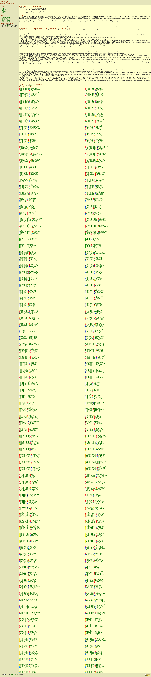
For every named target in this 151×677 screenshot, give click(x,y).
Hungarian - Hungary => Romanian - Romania (29, 357)
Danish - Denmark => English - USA (93, 163)
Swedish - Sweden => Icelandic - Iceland (94, 645)
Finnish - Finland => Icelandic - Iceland (94, 278)
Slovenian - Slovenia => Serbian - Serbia (28, 615)
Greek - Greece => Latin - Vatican (27, 335)
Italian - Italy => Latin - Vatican (92, 389)
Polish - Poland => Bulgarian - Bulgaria (28, 490)
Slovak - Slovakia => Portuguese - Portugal (29, 595)
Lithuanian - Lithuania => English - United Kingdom (96, 438)
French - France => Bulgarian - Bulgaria (94, 289)
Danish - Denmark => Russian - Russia (28, 175)
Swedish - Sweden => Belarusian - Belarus (29, 637)
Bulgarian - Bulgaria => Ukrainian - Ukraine (95, 123)
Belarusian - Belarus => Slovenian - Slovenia (95, 103)
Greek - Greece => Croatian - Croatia (27, 326)
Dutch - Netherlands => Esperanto (27, 184)
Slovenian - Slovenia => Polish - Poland (28, 613)
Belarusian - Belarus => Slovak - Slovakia (28, 103)
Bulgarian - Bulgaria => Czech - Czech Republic (96, 107)
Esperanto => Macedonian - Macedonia (28, 245)
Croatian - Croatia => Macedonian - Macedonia (95, 135)
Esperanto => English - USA (92, 237)
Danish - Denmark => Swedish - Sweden (94, 178)
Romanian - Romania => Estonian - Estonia (29, 532)
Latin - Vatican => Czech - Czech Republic (94, 399)
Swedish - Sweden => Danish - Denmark (28, 639)
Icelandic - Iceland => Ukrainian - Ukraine (28, 379)
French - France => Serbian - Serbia (93, 303)
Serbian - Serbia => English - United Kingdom (29, 567)
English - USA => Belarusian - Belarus (28, 198)
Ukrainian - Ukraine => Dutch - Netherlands (29, 658)
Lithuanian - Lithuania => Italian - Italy (28, 444)
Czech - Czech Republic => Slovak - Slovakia (95, 158)
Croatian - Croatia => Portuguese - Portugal (29, 138)
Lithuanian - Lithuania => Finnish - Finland (29, 441)
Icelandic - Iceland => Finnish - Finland (28, 368)
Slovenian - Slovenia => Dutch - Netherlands (95, 602)
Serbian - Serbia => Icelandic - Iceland (28, 572)
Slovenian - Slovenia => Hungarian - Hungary (29, 608)
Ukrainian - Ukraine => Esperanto (93, 659)
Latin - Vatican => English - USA (27, 402)
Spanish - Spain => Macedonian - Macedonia (95, 630)
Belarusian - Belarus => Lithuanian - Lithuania (29, 99)
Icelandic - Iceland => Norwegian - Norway (29, 373)
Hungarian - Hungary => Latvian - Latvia (28, 353)
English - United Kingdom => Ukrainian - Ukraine (30, 233)
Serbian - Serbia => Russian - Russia (27, 578)
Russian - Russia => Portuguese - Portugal (94, 558)
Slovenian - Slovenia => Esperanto (27, 605)
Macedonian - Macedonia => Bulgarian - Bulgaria (30, 454)
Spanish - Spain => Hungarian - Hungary (94, 626)
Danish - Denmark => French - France (28, 167)
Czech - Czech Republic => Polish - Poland (29, 155)
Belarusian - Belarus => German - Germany (95, 94)
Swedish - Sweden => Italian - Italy (27, 646)
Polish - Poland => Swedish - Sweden (28, 507)
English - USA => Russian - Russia (27, 212)
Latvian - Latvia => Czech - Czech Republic (29, 418)
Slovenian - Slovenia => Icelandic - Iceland (94, 608)
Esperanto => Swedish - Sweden (27, 251)
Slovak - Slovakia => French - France (28, 588)
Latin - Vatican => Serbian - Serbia (93, 412)
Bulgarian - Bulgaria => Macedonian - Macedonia (30, 117)
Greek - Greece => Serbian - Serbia (93, 339)
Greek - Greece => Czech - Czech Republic (95, 326)
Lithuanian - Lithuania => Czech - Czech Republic (96, 436)
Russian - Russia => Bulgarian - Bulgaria (94, 545)
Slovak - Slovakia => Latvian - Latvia (93, 592)
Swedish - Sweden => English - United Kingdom (96, 640)
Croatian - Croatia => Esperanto (92, 128)
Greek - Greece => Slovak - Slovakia (27, 340)
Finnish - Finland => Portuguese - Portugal (94, 283)
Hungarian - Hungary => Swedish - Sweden (29, 361)
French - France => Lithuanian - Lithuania (28, 299)
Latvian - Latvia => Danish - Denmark (94, 418)
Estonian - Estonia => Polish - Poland (93, 264)
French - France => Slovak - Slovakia (28, 304)
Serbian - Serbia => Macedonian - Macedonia (95, 574)
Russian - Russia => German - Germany (28, 552)
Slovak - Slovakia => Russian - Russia (28, 596)
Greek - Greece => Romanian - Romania (94, 338)
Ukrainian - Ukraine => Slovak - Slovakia (28, 671)
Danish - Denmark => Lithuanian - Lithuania (29, 172)
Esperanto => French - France (92, 239)
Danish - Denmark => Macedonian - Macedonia (95, 172)
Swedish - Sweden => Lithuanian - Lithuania (95, 647)
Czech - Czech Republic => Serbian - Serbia (29, 158)
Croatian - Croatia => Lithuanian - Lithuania (29, 135)
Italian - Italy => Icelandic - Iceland (27, 389)
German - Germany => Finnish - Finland (94, 312)
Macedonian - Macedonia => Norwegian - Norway (96, 464)
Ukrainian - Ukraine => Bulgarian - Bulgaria (29, 655)
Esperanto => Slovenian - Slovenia (27, 250)
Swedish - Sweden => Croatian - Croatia (28, 638)
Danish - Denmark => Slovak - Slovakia (28, 176)
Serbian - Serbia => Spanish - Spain (27, 580)
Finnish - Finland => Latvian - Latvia (27, 280)
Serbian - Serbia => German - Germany (94, 569)
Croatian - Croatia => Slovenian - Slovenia (94, 140)
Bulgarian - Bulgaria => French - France (94, 112)
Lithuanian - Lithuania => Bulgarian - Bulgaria (95, 435)
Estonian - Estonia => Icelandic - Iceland (28, 260)
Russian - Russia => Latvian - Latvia (27, 555)
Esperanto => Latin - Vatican (92, 243)
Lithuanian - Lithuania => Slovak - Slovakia (29, 450)
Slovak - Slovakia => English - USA (93, 585)
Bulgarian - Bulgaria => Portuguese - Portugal (95, 119)
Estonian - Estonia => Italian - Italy (93, 260)
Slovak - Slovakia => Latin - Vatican (27, 592)
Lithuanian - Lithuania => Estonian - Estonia (95, 440)
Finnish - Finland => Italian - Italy (27, 279)
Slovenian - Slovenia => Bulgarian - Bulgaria (95, 600)
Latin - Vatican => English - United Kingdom (95, 402)
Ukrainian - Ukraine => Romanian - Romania (95, 668)
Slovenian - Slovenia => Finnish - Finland (28, 606)
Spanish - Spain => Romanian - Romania (94, 632)
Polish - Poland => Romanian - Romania (28, 503)
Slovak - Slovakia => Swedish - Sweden (28, 599)
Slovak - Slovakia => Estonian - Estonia (28, 587)
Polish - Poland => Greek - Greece (27, 497)
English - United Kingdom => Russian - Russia (29, 230)
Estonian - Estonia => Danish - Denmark (28, 254)
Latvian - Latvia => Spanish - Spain (93, 432)
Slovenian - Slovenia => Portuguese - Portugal (95, 613)
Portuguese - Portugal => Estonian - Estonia (95, 513)
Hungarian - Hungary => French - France (28, 350)
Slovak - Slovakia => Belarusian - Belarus (94, 581)
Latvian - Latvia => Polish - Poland (27, 429)
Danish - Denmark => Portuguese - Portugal (29, 174)
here (31, 85)
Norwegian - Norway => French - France (94, 477)
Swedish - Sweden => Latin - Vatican (93, 646)
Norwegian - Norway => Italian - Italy (28, 481)
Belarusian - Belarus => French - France (28, 94)
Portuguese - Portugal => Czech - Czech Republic (96, 509)
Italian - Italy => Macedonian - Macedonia (28, 391)
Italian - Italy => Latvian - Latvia (27, 390)
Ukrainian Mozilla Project (6, 21)
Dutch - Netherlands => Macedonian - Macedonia (30, 191)
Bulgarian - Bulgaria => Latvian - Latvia (28, 116)
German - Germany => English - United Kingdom (30, 311)
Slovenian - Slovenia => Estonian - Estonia (94, 605)
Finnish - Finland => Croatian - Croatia (94, 271)
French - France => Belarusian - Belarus (28, 289)
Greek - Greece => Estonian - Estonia (93, 330)
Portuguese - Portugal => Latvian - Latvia (28, 519)
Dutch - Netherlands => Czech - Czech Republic (30, 181)
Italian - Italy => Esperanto (91, 384)
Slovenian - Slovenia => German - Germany (29, 607)
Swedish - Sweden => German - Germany (28, 644)
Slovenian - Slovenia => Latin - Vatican (94, 609)
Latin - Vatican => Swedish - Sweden (93, 415)
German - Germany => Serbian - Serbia (28, 322)
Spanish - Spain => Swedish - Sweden (28, 635)
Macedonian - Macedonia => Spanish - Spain (95, 469)
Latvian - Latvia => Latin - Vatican (27, 427)
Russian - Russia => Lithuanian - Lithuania (94, 555)
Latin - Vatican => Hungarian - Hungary (28, 407)
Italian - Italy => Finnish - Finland (93, 385)
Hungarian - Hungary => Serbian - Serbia (28, 358)
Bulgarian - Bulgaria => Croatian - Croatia (28, 107)
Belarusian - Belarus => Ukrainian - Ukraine (29, 106)
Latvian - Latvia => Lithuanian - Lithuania (94, 427)
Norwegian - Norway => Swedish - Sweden (95, 488)
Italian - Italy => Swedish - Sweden (27, 397)
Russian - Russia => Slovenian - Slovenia (94, 560)
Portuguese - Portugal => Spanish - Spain (28, 525)
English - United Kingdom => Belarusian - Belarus (96, 215)
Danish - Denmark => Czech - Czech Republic (95, 162)
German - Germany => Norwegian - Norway (95, 318)
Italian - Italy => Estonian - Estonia (27, 385)
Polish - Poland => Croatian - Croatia (93, 490)
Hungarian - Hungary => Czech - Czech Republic (30, 345)
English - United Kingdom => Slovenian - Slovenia (96, 231)
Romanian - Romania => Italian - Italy (94, 535)
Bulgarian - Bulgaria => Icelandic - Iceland (94, 114)
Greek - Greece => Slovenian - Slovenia (94, 340)
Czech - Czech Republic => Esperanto (28, 147)
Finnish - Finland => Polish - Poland (27, 283)
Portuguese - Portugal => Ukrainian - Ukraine (29, 526)
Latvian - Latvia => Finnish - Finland (93, 422)
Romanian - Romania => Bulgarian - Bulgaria (29, 527)
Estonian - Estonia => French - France (28, 258)
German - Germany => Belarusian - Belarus (95, 306)
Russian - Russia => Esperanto (26, 549)
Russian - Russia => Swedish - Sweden (94, 561)
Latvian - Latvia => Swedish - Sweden (28, 434)
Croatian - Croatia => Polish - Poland (93, 136)
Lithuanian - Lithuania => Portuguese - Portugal (29, 448)
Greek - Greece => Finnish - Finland (27, 331)
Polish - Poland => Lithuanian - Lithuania (28, 501)
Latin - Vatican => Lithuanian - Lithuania (28, 409)
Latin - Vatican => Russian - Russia (27, 412)
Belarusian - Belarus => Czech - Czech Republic (30, 89)
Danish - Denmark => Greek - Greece (28, 168)
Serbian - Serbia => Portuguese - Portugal (28, 576)
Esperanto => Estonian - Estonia (92, 238)
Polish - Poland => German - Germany (94, 496)
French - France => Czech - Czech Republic (95, 290)
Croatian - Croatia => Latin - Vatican (27, 134)
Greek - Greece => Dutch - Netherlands (94, 327)
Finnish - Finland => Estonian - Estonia (28, 276)
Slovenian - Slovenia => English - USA (28, 604)
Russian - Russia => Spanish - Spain (27, 561)
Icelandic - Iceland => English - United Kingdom (96, 365)
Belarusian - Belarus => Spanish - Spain (28, 104)
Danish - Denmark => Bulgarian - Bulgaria (94, 161)
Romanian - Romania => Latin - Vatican (28, 536)
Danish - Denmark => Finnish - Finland (94, 166)
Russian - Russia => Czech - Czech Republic (95, 546)
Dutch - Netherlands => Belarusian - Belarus (95, 179)
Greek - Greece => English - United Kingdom (95, 329)
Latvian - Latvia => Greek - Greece (27, 424)
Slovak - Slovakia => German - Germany (94, 588)
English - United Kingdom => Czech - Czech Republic (31, 218)
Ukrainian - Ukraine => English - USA (94, 658)
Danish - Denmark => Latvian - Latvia (94, 171)
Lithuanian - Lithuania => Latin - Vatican (94, 444)
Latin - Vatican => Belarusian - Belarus (28, 398)
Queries (3, 12)
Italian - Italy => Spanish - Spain (92, 396)
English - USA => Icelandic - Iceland (27, 206)
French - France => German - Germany (94, 294)
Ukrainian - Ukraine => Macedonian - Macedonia (96, 666)
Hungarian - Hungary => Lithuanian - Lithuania (95, 353)
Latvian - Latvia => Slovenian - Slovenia (28, 432)
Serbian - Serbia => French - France (27, 569)
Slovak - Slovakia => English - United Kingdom (30, 586)
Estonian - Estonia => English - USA (27, 256)
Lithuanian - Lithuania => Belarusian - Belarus (29, 435)
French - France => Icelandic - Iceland (28, 297)
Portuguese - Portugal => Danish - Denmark (29, 510)
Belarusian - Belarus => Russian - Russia (28, 102)
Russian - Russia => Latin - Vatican (93, 554)
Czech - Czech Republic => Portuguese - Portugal (96, 155)
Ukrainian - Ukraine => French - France (28, 661)
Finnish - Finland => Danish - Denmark (94, 272)
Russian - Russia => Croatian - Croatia (28, 546)
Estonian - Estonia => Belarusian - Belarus (28, 252)
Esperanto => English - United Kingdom (28, 238)
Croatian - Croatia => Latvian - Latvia (94, 134)
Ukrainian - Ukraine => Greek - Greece (28, 663)
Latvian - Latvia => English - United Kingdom (29, 421)
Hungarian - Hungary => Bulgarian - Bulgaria (29, 344)
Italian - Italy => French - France (27, 386)
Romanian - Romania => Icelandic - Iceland (29, 535)
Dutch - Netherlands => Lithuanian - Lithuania (95, 189)
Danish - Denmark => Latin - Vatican (27, 171)
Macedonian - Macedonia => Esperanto (94, 457)
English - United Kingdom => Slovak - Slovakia (30, 231)
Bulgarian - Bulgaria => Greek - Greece (94, 113)
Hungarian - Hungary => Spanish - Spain (94, 359)
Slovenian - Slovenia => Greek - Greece (94, 607)
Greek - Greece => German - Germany (28, 332)
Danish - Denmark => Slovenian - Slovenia (95, 176)
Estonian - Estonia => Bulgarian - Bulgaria (94, 252)
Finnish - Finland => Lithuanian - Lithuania (95, 280)
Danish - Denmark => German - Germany (94, 167)
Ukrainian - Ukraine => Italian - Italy (93, 664)
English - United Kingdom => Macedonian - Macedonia (97, 226)
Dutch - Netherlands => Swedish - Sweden (29, 197)
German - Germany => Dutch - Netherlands (29, 310)
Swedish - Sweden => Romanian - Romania (29, 651)
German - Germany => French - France (28, 313)
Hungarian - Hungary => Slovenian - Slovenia (29, 359)
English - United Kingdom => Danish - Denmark (96, 218)
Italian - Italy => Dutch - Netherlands (27, 383)
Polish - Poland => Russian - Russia (93, 503)
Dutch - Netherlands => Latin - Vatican (94, 188)
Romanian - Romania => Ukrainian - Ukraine (95, 543)
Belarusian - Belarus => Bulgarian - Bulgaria (29, 88)
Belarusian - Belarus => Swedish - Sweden (94, 104)
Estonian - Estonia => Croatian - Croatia (28, 253)
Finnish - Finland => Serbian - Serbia (27, 285)
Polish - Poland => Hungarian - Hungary (94, 497)
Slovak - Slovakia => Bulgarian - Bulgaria (28, 582)
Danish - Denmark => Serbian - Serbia (94, 175)
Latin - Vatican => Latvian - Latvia (93, 408)
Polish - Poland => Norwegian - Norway (28, 502)
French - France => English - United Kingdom (95, 292)
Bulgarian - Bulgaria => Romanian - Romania (29, 120)
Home (3, 8)
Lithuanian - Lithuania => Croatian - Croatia (29, 436)
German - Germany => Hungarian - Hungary (29, 314)
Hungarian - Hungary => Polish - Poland (28, 356)
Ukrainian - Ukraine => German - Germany (95, 661)
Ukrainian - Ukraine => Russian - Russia (28, 670)
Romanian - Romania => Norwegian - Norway (29, 539)
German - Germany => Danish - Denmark (94, 309)
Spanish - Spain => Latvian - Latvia (93, 628)
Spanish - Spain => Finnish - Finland (93, 624)
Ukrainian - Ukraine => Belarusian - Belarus (95, 654)
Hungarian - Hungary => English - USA (94, 346)
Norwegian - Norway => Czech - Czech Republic (96, 473)
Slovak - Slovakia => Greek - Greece (27, 589)
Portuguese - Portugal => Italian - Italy (28, 517)
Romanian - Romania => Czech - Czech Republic (30, 528)
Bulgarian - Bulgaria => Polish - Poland (28, 119)
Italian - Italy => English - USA (92, 383)
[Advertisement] (6, 46)
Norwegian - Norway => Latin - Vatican (94, 481)
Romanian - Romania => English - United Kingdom (30, 530)
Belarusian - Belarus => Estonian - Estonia (28, 93)
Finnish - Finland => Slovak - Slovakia (94, 285)
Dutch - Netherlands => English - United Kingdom (96, 182)
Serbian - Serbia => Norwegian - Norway (28, 575)
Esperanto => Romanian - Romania (27, 247)
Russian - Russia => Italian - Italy (27, 554)
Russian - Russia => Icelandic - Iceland (94, 553)
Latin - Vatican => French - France (93, 404)
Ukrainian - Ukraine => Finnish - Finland (94, 660)
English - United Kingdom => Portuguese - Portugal (30, 228)
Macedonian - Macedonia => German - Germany (96, 460)
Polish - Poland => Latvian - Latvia (93, 500)
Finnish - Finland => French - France (93, 276)
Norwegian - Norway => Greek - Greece (94, 478)
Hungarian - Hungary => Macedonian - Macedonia (30, 355)
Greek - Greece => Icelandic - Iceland (28, 333)
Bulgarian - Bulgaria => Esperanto (27, 110)
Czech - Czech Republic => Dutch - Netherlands (96, 145)
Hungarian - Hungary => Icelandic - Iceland (95, 351)
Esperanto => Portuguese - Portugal (93, 246)
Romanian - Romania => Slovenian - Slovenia (29, 542)
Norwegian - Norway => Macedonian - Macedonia (30, 483)
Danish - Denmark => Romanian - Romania (95, 174)
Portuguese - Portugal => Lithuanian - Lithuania (95, 519)
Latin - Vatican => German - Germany (28, 405)
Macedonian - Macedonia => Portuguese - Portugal (96, 466)
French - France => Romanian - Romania (94, 302)
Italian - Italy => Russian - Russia (93, 394)
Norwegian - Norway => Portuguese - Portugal (29, 484)
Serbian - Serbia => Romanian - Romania (94, 576)
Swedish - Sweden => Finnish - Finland (28, 642)
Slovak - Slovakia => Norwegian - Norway (29, 594)
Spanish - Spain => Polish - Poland (93, 631)
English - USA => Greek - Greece (27, 205)
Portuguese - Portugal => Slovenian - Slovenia (95, 523)
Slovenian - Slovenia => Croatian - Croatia (28, 601)
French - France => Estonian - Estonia (94, 293)
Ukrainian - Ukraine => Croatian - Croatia (94, 655)
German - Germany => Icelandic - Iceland (94, 314)
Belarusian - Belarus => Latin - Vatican (28, 97)
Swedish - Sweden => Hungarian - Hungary (29, 645)
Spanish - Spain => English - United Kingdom (29, 622)
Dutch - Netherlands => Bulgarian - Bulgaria (29, 180)
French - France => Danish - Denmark (28, 291)
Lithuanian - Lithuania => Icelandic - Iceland (95, 443)
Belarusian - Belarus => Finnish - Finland (94, 93)
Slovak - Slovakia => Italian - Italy (93, 591)
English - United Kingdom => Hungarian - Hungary (96, 222)
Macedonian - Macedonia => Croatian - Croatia (95, 454)
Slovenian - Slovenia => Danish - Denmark (29, 602)
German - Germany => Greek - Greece (94, 313)
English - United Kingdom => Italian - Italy (95, 224)
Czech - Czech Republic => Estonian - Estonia (95, 147)
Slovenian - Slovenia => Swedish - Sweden (95, 617)
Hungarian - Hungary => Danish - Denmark (95, 345)
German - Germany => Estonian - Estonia (28, 312)
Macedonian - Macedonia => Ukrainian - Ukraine (96, 470)
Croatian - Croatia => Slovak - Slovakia (28, 140)
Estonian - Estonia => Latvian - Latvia (94, 261)
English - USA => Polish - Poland (93, 209)
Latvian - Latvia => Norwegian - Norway (94, 428)
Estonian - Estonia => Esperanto (27, 257)
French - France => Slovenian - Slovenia (94, 304)
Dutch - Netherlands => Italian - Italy (27, 188)
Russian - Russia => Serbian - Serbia (93, 559)
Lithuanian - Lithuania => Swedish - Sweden (95, 451)
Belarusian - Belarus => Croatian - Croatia (94, 88)
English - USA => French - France (27, 204)
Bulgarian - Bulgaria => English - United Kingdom (96, 109)
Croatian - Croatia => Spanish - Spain (28, 141)
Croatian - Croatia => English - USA (93, 127)
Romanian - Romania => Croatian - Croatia (95, 527)
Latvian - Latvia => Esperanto (92, 421)
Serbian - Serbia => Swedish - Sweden (94, 580)
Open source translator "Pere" (7, 17)
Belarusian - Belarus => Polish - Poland (94, 100)
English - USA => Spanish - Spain (27, 214)
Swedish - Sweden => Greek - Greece (94, 644)
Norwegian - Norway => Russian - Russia (28, 486)
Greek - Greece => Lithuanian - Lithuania (28, 336)
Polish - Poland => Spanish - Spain (93, 506)
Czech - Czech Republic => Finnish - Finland (29, 148)
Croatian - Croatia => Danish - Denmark (94, 126)
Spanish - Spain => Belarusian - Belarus (94, 618)
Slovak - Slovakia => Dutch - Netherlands (28, 585)
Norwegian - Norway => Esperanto (27, 476)
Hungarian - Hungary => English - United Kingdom (30, 348)
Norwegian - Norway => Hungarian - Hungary (29, 480)
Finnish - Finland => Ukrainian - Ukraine (94, 287)
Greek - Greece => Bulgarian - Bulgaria (94, 325)
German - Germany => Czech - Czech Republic (29, 309)
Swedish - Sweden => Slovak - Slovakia (94, 652)
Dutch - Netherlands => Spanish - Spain (94, 195)
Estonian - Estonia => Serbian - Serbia (94, 266)
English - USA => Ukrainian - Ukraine (28, 215)
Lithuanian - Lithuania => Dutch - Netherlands (95, 437)
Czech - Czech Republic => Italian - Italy (28, 152)
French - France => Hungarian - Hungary (94, 296)
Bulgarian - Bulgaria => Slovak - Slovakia (94, 121)
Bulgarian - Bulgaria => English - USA (28, 109)
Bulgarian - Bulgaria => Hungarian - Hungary (29, 114)
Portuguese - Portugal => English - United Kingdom (96, 512)
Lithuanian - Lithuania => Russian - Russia (29, 449)
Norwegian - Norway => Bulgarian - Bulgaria (95, 471)
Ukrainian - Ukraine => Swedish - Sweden (94, 672)
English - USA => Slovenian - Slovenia (94, 213)
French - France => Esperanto (26, 293)
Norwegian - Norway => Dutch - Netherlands (95, 474)
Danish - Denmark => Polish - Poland (93, 173)
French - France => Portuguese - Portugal (28, 302)
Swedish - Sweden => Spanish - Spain (94, 653)
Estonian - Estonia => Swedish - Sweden (94, 268)
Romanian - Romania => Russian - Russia (94, 540)
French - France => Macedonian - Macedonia (95, 299)
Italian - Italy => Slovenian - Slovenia (27, 396)
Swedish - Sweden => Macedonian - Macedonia (29, 648)
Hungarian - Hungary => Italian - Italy (28, 352)
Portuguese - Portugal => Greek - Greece (94, 515)
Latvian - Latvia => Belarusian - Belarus (94, 416)
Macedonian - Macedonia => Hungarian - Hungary (96, 461)
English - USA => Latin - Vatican (27, 207)
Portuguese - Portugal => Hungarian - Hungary (29, 516)
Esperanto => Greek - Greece (92, 240)
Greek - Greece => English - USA (27, 329)
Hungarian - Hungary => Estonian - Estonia (29, 349)
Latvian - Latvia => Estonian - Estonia (28, 422)
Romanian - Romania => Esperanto (93, 530)
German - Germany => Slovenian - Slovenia (29, 323)
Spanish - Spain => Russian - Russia (27, 633)
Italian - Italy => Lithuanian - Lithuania (94, 390)
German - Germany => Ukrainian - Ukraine (95, 324)
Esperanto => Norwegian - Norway (93, 245)
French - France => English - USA (27, 292)
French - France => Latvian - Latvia (93, 298)
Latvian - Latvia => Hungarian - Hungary (94, 424)
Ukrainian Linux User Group (7, 20)
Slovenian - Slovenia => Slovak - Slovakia (94, 615)
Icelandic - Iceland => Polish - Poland (93, 373)
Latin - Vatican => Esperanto (26, 403)
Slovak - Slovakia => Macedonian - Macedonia (95, 593)
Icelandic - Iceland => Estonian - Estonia (94, 366)
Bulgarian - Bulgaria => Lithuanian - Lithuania (95, 116)
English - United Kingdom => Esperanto (28, 220)
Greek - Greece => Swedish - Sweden (94, 342)
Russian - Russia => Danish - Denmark (28, 547)
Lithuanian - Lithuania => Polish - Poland (94, 447)
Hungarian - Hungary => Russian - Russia (94, 357)
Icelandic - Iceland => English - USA (27, 365)
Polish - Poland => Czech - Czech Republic (29, 491)
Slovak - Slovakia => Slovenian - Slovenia (28, 598)
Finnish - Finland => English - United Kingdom (29, 274)
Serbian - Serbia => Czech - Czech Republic (29, 565)
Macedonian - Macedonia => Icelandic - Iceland (29, 462)
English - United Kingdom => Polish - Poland (95, 227)
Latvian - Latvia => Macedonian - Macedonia (29, 428)
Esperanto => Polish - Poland (26, 246)
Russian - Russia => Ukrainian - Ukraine (28, 562)
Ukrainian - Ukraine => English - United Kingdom (30, 659)
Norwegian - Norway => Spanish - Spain (28, 488)
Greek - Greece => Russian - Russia (27, 339)
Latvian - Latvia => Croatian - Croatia (94, 417)
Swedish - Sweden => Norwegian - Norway (95, 648)
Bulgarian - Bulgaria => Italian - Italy (27, 115)
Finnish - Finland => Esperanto (92, 274)
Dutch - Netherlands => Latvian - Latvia (28, 189)
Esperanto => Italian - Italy (25, 243)
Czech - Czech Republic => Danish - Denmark (29, 145)
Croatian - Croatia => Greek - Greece (27, 132)
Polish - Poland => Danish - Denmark (93, 491)
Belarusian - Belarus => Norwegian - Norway (29, 100)
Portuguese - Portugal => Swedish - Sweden (95, 525)
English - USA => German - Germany (94, 204)
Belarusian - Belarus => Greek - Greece (28, 95)
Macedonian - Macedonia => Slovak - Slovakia (95, 468)
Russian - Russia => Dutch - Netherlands (94, 547)
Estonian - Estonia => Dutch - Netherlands (94, 254)
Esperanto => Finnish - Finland (26, 239)
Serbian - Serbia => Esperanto (92, 567)
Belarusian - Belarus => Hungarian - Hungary (95, 95)
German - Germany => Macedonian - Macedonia (30, 318)
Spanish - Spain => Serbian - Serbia (93, 633)
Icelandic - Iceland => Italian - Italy (93, 370)
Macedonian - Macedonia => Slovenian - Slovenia (30, 469)
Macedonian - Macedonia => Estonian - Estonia (29, 458)
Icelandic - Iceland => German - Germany (28, 369)
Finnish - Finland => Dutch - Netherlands (28, 273)
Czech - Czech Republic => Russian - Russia (95, 156)
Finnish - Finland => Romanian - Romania (28, 284)
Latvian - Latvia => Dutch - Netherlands (28, 419)
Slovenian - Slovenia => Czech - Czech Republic (96, 601)
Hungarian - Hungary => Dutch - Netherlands (29, 346)
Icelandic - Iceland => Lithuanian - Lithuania (29, 372)
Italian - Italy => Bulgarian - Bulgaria (27, 381)
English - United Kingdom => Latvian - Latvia (95, 225)
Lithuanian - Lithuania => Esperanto (27, 440)
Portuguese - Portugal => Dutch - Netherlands (95, 510)
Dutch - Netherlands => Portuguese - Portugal (95, 192)
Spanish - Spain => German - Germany (94, 625)
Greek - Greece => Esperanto (26, 330)
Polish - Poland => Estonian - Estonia (27, 495)
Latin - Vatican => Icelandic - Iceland (93, 407)
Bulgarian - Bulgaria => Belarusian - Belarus (95, 106)
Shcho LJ (3, 13)
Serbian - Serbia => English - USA (93, 566)
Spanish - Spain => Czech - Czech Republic (29, 620)
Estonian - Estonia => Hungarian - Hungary (95, 259)
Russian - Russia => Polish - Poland (27, 558)
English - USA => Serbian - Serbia (93, 212)
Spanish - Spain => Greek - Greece (27, 626)
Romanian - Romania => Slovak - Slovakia (94, 541)
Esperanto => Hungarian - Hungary (27, 241)
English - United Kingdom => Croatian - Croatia (95, 217)
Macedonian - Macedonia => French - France (29, 460)
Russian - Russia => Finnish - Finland (28, 550)
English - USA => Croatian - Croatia (27, 199)
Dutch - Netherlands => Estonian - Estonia (94, 184)
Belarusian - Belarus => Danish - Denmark (94, 89)
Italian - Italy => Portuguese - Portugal (94, 392)
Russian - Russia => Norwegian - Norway (94, 556)
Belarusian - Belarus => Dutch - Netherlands (29, 90)
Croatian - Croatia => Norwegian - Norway (29, 136)
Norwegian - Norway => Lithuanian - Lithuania (95, 482)
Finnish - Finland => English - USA (93, 273)
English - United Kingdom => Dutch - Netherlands (30, 219)
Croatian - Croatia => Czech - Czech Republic (29, 126)
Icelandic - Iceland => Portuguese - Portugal (29, 375)
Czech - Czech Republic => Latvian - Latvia (29, 153)
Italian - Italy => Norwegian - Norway (94, 391)
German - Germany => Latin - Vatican (94, 316)
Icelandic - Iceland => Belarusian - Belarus (28, 362)
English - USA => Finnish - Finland (93, 202)
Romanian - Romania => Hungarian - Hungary (95, 534)
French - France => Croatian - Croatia (28, 290)
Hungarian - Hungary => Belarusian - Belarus (95, 343)
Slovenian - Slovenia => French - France (94, 606)
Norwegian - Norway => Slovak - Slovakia (29, 487)
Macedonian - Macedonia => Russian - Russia (95, 467)
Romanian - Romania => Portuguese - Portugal (29, 540)
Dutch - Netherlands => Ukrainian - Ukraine (95, 197)
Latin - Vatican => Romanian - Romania (94, 411)
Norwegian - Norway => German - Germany (29, 478)
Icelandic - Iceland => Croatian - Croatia (28, 363)
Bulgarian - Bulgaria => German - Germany (29, 113)
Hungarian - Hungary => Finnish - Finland (94, 349)
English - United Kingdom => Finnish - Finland (29, 221)
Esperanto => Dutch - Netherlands (27, 237)
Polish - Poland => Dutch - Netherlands (28, 493)
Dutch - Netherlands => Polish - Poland (28, 192)
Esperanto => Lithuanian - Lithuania (93, 244)
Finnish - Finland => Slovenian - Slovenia (28, 286)
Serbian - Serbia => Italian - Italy (93, 572)
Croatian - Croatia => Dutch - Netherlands (28, 127)
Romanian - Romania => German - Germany (95, 533)
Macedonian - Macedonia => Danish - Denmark (95, 455)
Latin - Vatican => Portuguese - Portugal (28, 411)
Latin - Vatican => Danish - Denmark (27, 401)
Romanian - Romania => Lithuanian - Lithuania (29, 537)
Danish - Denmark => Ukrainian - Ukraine (28, 179)
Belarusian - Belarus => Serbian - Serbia (94, 102)
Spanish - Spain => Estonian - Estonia (28, 624)
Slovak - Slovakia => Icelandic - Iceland (28, 591)
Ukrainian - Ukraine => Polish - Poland (94, 667)
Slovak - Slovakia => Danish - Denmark (94, 583)
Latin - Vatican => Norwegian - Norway (28, 410)
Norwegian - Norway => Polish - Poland (94, 483)
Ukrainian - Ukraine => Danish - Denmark (94, 657)
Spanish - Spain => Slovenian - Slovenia (94, 634)
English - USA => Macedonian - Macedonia (95, 208)
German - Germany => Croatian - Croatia (94, 307)
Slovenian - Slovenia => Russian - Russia (94, 614)
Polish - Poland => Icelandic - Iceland (28, 499)
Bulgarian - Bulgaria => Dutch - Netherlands (95, 108)
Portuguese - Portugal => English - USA (28, 512)
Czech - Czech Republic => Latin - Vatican (94, 152)
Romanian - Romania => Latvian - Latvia (94, 536)
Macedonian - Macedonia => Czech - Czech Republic (31, 455)
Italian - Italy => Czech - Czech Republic (28, 382)
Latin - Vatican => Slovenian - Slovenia (94, 414)
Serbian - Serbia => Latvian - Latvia (93, 573)
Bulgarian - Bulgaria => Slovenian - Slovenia (29, 122)
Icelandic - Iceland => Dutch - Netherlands (94, 364)
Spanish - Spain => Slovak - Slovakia (27, 634)
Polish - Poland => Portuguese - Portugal (94, 502)
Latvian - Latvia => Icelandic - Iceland (28, 425)
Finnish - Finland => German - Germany (28, 277)
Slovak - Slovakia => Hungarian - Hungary (95, 589)
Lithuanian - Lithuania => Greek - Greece (94, 442)
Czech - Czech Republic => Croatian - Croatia (95, 143)
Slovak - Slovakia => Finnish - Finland (94, 587)
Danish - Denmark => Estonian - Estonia (28, 166)
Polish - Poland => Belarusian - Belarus (94, 489)
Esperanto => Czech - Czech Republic (28, 235)
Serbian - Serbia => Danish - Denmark (94, 565)
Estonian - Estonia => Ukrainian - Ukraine (28, 270)
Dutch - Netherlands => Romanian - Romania (29, 193)
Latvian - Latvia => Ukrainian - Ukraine (94, 434)
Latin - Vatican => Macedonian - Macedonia (95, 409)
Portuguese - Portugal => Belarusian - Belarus (29, 508)
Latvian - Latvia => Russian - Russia (93, 430)
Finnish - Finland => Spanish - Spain (93, 286)
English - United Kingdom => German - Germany (96, 221)
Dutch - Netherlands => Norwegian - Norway (95, 191)
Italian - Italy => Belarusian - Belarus (93, 379)
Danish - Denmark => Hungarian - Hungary (95, 168)
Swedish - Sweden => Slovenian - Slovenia (29, 653)
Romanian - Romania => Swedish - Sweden (29, 543)
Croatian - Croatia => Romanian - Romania (95, 138)
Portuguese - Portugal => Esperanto (27, 513)
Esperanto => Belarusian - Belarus (93, 233)
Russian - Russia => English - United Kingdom (95, 548)
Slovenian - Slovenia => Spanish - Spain (28, 617)
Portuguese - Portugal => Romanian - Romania (95, 521)
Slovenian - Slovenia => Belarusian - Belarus (29, 600)
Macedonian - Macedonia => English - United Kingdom (31, 457)
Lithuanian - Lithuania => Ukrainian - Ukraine (29, 453)
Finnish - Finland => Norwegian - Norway (94, 281)
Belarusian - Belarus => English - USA (94, 90)
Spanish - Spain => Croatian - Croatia (93, 619)
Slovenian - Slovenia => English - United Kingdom (96, 604)
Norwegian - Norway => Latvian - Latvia (28, 482)
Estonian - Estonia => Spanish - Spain (28, 268)
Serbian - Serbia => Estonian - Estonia (28, 568)
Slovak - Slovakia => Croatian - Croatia (94, 582)
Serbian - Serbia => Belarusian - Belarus (94, 562)
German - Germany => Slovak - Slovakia (94, 322)
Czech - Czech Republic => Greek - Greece (95, 149)
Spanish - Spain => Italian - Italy (92, 627)
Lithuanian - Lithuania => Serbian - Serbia (94, 449)
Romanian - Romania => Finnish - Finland (94, 532)
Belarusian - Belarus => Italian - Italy (93, 96)
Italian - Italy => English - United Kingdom (29, 384)
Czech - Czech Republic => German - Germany (29, 149)
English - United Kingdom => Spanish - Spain (29, 232)
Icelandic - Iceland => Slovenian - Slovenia (94, 377)
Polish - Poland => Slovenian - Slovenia (28, 506)
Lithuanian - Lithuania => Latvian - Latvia (28, 445)
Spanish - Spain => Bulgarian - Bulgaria (28, 619)
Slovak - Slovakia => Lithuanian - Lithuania (29, 593)
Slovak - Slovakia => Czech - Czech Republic (29, 583)
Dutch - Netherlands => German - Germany (29, 186)
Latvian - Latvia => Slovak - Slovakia (93, 431)
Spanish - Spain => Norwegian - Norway (28, 631)
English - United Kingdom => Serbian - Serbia (95, 230)
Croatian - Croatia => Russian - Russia (28, 139)
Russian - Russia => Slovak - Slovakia (28, 560)
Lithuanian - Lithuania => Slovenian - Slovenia (95, 450)
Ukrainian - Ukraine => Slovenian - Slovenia (95, 671)
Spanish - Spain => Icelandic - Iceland (28, 627)
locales (7, 25)
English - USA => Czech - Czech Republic (95, 199)
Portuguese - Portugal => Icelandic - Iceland (95, 516)
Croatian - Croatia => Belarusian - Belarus (28, 125)
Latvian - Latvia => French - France (27, 423)
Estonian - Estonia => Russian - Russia (28, 266)
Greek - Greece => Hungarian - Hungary (94, 332)
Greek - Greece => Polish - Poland (93, 337)
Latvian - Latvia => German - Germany (94, 423)
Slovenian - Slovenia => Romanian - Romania (29, 614)
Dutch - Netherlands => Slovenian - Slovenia (29, 195)
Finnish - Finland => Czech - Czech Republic (29, 272)
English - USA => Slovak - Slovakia (27, 213)
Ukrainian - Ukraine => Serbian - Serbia (94, 670)
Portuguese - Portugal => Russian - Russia (28, 522)
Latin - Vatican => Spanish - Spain (27, 415)
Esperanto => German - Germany (27, 240)
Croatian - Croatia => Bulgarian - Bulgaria (94, 125)
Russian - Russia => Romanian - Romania (28, 559)
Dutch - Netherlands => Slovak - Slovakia (94, 194)
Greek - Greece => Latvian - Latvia (93, 335)
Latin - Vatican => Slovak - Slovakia (27, 414)
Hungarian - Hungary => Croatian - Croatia (95, 344)
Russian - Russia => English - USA (27, 548)
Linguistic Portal (5, 19)
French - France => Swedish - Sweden (94, 305)
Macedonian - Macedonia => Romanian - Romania (30, 467)
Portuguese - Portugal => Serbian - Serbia (94, 522)
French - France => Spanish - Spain (27, 305)
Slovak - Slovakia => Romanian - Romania (94, 595)
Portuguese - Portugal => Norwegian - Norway (95, 520)
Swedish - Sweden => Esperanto (27, 641)
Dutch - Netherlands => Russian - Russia (94, 193)
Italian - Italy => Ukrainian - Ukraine (93, 397)
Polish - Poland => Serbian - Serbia (27, 504)
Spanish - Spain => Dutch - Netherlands (28, 621)
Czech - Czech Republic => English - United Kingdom (97, 146)
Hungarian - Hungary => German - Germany (95, 350)
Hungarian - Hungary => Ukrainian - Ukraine (95, 361)
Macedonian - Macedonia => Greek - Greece (29, 461)
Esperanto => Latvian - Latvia (26, 244)
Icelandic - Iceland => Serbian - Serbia (94, 376)
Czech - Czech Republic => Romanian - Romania (30, 156)
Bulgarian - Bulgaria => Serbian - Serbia (28, 121)
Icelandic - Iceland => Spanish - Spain (28, 378)
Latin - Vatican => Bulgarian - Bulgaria (94, 398)
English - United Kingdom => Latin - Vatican (29, 225)
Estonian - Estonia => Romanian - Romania (95, 265)
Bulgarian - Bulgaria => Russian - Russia (94, 120)
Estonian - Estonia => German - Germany (94, 258)
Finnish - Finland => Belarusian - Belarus (94, 270)
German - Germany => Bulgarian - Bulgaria (29, 307)
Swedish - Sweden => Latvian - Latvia (28, 647)
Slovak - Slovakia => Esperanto (92, 586)
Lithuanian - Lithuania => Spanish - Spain (28, 451)
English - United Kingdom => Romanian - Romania (96, 228)
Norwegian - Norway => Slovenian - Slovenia (95, 487)
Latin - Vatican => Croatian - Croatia (27, 399)
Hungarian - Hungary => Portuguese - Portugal (95, 356)
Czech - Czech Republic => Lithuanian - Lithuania (96, 153)
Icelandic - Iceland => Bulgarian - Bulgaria (94, 362)
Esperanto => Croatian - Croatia (92, 234)
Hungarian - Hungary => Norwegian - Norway (95, 355)
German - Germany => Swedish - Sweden (28, 324)
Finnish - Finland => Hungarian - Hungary (28, 278)
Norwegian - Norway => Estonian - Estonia (95, 476)
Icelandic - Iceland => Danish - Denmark (28, 364)
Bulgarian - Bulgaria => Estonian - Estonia (94, 110)
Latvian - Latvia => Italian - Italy (93, 425)
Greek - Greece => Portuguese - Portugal (28, 338)
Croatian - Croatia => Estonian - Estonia (28, 129)
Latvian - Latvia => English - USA (93, 419)
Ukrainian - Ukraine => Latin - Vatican (28, 665)
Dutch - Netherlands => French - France (94, 185)
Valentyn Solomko (14, 674)
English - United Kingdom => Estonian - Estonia (96, 220)
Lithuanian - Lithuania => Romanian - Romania (95, 448)
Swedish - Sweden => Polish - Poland (28, 650)
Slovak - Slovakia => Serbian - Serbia (93, 596)
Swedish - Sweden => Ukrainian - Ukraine (28, 654)
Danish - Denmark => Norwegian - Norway (29, 173)
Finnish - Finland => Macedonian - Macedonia (29, 281)
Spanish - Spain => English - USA (93, 621)
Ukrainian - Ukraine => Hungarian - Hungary (95, 663)
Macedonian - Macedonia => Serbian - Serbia (29, 468)
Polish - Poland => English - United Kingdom (29, 494)
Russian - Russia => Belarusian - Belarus (28, 545)
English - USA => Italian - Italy (92, 206)
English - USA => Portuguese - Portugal (28, 211)
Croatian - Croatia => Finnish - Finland (94, 129)
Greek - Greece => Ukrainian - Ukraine (28, 343)
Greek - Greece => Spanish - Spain (27, 342)
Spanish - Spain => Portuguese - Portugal (28, 632)
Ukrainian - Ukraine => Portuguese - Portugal (29, 668)
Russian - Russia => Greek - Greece (93, 552)
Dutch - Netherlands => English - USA (28, 182)
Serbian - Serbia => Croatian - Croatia (94, 563)
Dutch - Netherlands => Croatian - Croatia (94, 180)
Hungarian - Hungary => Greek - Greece (28, 351)
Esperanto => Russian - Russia (92, 247)
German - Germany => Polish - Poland (28, 319)
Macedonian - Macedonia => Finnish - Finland (95, 458)
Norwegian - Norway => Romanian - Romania (95, 484)
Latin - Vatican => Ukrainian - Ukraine (28, 416)
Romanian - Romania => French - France (28, 533)
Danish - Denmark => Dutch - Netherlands (28, 163)
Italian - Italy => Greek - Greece (26, 388)
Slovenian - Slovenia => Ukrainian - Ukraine (29, 618)
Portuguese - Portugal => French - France (94, 514)
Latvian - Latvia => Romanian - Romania (28, 430)
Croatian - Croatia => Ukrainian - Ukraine (28, 142)
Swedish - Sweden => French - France (94, 642)
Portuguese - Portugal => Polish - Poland (28, 521)
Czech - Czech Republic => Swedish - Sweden (29, 160)
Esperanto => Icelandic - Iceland (92, 241)
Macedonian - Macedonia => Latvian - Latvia (95, 463)
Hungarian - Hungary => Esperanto (93, 348)
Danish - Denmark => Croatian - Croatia (28, 162)
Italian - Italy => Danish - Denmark (93, 382)
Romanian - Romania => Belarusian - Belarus (95, 526)
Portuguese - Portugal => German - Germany (29, 515)
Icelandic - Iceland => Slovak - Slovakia (28, 377)
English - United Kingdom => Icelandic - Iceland (30, 224)
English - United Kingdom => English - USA (95, 219)
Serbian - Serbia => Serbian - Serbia (93, 578)
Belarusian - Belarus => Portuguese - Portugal (29, 101)
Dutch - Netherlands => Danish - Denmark (94, 181)
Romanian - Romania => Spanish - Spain (94, 542)
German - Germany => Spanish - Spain (94, 323)
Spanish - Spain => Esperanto (92, 622)
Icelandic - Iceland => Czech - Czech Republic (95, 363)
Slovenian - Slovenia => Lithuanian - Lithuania (95, 611)
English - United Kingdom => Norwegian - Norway (30, 227)
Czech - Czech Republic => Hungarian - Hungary (30, 150)
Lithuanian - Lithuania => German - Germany (29, 442)
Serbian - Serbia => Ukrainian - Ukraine (28, 581)
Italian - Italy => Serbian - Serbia (27, 395)
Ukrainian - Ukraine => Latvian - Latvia (94, 665)
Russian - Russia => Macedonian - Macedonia (29, 556)
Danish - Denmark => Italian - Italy (93, 169)
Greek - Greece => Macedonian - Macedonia (95, 336)
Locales (3, 10)
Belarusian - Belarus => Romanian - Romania (95, 101)
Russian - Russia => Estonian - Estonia (94, 549)
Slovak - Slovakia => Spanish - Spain (93, 598)
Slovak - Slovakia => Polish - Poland (93, 594)
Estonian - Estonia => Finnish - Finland (94, 257)
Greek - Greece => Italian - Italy (92, 333)
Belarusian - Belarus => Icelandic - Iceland (28, 96)
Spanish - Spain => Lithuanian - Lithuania (28, 630)
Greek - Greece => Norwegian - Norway (28, 337)
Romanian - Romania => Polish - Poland (94, 539)
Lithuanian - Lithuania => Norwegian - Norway (29, 447)
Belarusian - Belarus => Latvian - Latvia (94, 97)
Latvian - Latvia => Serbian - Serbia (27, 431)
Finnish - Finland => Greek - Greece (93, 277)
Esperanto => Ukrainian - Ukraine (93, 251)
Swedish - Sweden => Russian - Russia (94, 651)
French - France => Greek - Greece (27, 296)
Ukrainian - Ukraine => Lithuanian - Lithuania (29, 666)
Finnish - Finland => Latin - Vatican (93, 279)
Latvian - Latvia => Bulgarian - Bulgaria (28, 417)
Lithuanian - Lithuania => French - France (94, 441)
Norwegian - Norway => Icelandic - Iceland (95, 480)
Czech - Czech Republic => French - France (95, 148)
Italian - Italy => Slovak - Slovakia (93, 395)
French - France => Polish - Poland (93, 300)
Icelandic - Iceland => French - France (94, 368)
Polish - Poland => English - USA (93, 493)
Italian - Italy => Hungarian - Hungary (94, 388)
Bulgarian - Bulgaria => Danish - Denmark (29, 108)
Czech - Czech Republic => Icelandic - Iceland (95, 150)
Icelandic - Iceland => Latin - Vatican (27, 371)
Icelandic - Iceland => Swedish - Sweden (94, 378)
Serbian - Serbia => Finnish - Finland (93, 568)
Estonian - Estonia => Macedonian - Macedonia (95, 263)
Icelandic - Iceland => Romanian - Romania (95, 375)
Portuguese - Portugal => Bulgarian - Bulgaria (95, 508)
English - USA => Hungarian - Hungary (94, 205)
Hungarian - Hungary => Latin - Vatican (94, 352)
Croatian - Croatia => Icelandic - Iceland (28, 133)
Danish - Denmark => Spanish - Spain (28, 178)
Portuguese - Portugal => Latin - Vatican (94, 517)
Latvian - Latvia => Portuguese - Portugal (94, 429)
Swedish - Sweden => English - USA (28, 640)
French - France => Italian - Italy (93, 297)
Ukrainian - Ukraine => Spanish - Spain (28, 672)
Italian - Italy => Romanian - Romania (28, 394)
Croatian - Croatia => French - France (28, 130)
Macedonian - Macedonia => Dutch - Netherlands (30, 456)
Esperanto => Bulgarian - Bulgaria (27, 234)
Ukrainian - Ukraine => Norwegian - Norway (29, 667)
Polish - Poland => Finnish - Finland (93, 495)
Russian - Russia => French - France (93, 550)
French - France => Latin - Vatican (27, 298)
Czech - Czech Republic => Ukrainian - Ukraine (95, 160)
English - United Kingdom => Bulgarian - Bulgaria (30, 217)
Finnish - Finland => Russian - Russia (93, 284)
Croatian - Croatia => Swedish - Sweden (94, 141)
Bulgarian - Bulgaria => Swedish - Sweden (29, 123)
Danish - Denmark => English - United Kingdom (30, 165)
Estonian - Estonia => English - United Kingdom (96, 256)
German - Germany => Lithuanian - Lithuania (95, 317)
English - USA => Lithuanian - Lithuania (28, 208)
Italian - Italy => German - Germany (93, 386)
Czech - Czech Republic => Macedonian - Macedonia (31, 154)
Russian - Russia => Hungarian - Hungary (28, 553)
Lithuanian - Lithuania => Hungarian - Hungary (29, 443)
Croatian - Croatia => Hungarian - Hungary (95, 132)
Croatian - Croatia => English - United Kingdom (30, 128)
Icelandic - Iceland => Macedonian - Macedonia (95, 372)
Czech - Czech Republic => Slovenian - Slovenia (30, 159)
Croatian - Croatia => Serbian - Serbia (94, 139)
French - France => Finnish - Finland (27, 294)
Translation (4, 9)
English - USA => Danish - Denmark (27, 200)
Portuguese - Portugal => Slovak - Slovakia (29, 523)
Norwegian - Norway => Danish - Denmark (29, 474)
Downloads (4, 11)
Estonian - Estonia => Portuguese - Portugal (29, 265)
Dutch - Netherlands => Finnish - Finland (28, 185)
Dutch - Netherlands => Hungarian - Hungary (29, 187)
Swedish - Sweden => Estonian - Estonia (94, 641)
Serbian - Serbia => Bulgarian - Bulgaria (28, 563)
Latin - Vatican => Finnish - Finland (27, 404)
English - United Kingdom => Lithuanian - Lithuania (30, 226)
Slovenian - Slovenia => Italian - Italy (27, 609)
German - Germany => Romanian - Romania (29, 320)
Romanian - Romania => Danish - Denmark (95, 528)
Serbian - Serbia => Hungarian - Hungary (94, 571)
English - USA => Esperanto (92, 201)
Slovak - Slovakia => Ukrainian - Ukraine (94, 599)
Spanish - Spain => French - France (27, 625)
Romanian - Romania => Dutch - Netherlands (29, 529)
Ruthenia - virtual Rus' (6, 18)
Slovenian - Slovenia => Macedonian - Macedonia (30, 612)
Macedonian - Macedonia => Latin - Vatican (29, 463)
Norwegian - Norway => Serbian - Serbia (94, 486)
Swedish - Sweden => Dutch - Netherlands (94, 639)
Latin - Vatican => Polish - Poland (93, 410)
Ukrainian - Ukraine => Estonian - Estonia (28, 660)
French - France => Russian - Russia (27, 303)
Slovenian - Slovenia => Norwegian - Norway (95, 612)
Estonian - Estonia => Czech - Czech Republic (95, 253)
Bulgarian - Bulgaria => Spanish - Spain (94, 122)
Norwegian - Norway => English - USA (28, 475)
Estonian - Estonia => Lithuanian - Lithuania (29, 263)
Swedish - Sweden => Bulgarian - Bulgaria (94, 637)
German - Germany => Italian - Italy (27, 316)
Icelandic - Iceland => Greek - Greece (93, 369)
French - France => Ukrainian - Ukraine (28, 306)
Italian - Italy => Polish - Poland (26, 392)
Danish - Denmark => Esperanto (93, 165)
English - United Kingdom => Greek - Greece (29, 222)
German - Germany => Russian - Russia (94, 320)
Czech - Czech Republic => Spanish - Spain (95, 159)
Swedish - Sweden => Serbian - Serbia (28, 652)
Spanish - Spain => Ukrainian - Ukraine (94, 635)
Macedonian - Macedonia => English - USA (95, 456)
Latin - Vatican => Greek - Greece (93, 405)
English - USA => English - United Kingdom (29, 201)
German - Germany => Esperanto (93, 311)
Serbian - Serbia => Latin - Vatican (27, 573)
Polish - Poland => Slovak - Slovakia (93, 504)
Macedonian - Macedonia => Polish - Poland (29, 466)
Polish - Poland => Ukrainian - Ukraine (94, 507)
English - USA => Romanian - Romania (94, 211)
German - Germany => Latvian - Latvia (28, 317)
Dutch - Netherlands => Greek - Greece (94, 186)
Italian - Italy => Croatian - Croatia (93, 381)
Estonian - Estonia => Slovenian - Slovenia (94, 267)
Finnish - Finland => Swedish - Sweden (28, 287)
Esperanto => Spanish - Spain (92, 250)
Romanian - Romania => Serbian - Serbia (28, 541)
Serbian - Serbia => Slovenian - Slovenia (94, 579)
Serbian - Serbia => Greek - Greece (27, 571)
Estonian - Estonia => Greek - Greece (28, 259)
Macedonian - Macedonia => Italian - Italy (94, 462)
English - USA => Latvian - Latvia (93, 207)
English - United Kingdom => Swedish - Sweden (96, 232)
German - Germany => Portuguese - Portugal (95, 319)
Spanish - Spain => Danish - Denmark (94, 620)
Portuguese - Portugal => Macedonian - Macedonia (30, 520)
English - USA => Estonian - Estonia (27, 202)
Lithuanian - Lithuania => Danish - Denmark (29, 437)
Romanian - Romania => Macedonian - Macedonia (96, 537)
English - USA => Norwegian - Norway (28, 209)
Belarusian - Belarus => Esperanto (93, 92)
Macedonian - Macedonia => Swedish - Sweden (29, 470)
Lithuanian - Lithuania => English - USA (28, 438)
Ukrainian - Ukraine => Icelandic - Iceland (28, 664)
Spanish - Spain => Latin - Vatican (27, 628)
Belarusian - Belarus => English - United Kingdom (30, 92)
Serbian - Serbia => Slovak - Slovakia (28, 579)
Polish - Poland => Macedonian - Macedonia (95, 501)
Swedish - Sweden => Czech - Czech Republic (95, 638)
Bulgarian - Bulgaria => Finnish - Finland (28, 112)
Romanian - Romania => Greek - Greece (28, 534)
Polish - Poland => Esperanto (92, 494)
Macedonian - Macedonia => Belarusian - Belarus (96, 453)
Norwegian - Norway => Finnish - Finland (28, 477)
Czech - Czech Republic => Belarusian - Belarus (96, 142)
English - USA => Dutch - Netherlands (94, 200)
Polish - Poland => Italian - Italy (92, 499)
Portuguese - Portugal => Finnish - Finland (28, 514)
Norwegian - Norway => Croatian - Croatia (29, 473)
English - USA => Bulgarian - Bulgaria (94, 198)
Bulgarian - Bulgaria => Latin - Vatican (94, 115)
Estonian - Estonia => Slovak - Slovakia (28, 267)
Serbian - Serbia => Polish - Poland (93, 575)
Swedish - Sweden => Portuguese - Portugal (95, 650)
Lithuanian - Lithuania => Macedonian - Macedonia (96, 445)
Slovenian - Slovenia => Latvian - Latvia (28, 611)
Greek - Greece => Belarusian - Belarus (28, 325)
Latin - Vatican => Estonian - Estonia (93, 403)
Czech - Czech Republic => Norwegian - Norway (96, 154)
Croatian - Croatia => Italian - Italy (93, 133)
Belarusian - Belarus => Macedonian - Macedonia (96, 99)
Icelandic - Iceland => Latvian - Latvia (94, 371)
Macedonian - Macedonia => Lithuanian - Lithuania (30, 464)
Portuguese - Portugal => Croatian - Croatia (29, 509)
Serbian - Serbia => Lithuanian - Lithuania (28, 574)
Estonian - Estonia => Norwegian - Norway (29, 264)
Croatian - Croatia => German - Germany (94, 130)
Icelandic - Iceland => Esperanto (27, 366)
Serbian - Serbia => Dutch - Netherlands (28, 566)
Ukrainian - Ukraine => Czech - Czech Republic (30, 657)
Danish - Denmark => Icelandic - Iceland (28, 169)
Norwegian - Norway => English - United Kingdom (96, 475)
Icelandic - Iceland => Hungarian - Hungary (29, 370)
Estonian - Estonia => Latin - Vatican (27, 261)
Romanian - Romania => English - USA (94, 529)
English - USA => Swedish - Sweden (93, 214)
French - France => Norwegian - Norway (28, 300)
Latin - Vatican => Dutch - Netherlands (94, 401)
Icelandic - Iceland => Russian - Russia (28, 376)
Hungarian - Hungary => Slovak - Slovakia (95, 358)
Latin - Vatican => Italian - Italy (26, 408)
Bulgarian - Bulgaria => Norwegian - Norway (95, 117)
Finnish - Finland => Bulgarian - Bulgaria (28, 271)
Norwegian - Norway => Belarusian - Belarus (29, 471)
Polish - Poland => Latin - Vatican (27, 500)
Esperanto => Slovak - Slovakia (92, 248)
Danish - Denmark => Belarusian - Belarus (28, 161)
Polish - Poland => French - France (27, 496)
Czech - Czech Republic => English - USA (29, 146)
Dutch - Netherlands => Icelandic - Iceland (94, 187)
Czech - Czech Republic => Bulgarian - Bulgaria (30, 143)
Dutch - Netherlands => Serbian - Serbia (28, 194)
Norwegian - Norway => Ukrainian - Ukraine (29, 489)
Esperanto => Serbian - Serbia (26, 248)
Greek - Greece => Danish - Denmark (28, 327)
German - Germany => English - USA (94, 310)
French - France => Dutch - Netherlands (94, 291)
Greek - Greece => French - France (93, 331)
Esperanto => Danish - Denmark (93, 235)
